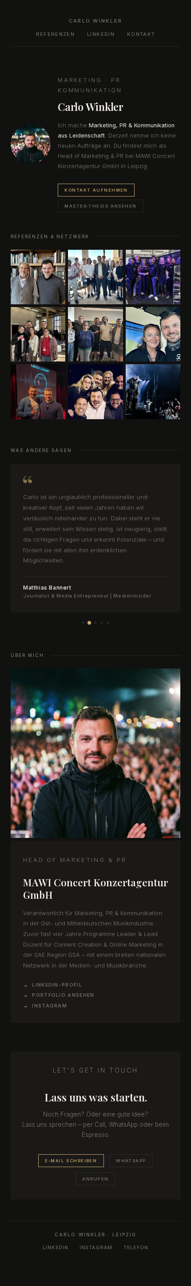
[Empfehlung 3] (95, 622)
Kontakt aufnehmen (95, 190)
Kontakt (141, 34)
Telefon (136, 1248)
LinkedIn (101, 34)
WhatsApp (131, 1160)
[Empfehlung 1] (83, 622)
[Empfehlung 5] (108, 622)
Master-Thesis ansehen (100, 206)
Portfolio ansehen (63, 995)
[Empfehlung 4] (101, 622)
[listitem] (38, 277)
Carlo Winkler (95, 21)
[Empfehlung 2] (89, 623)
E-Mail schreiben (71, 1160)
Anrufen (95, 1178)
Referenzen (55, 34)
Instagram (49, 1006)
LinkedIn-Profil (57, 985)
